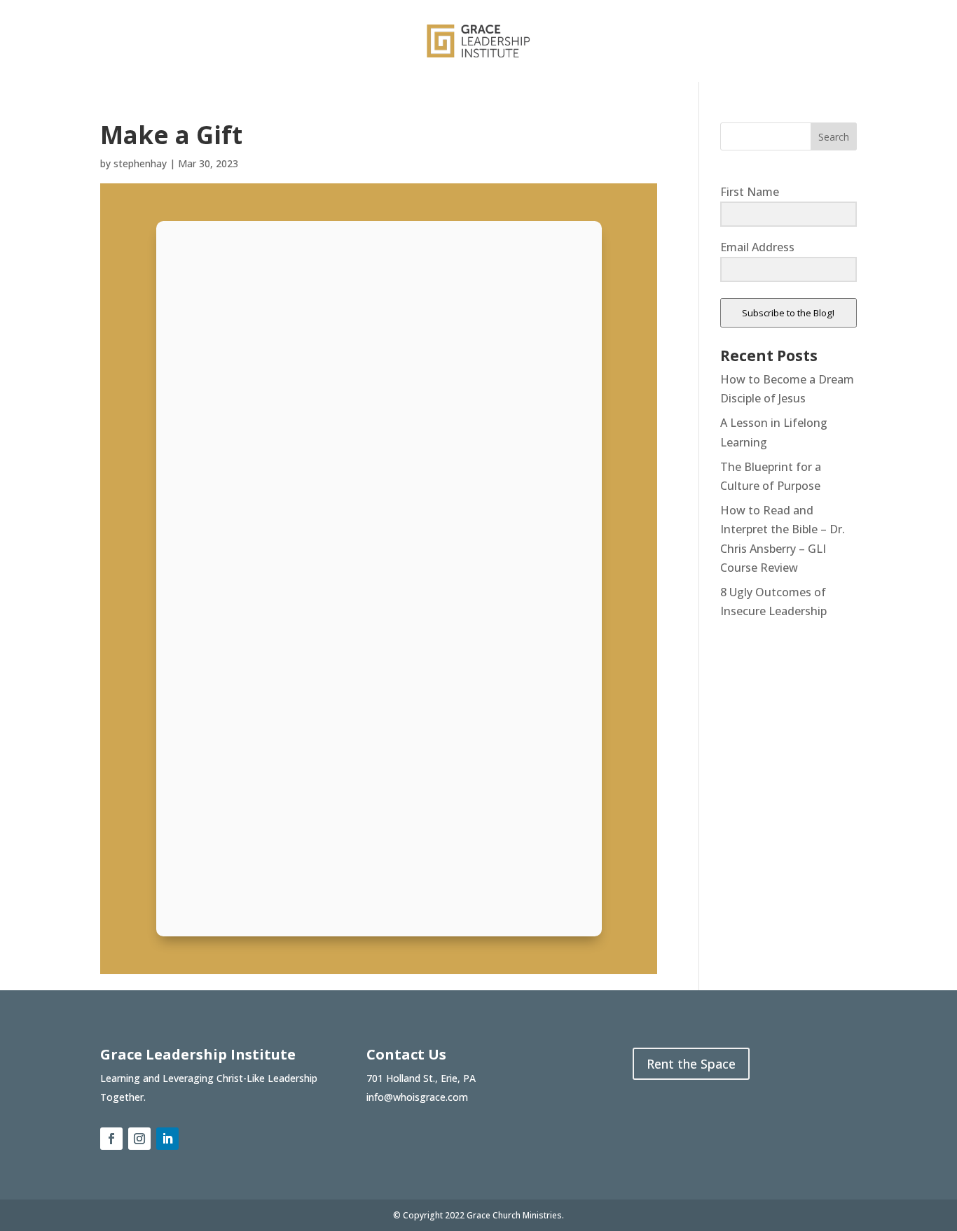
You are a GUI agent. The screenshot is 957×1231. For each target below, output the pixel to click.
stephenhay (140, 163)
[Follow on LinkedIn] (167, 1138)
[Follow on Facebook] (111, 1138)
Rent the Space (691, 1063)
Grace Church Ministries (514, 1215)
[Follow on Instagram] (139, 1138)
